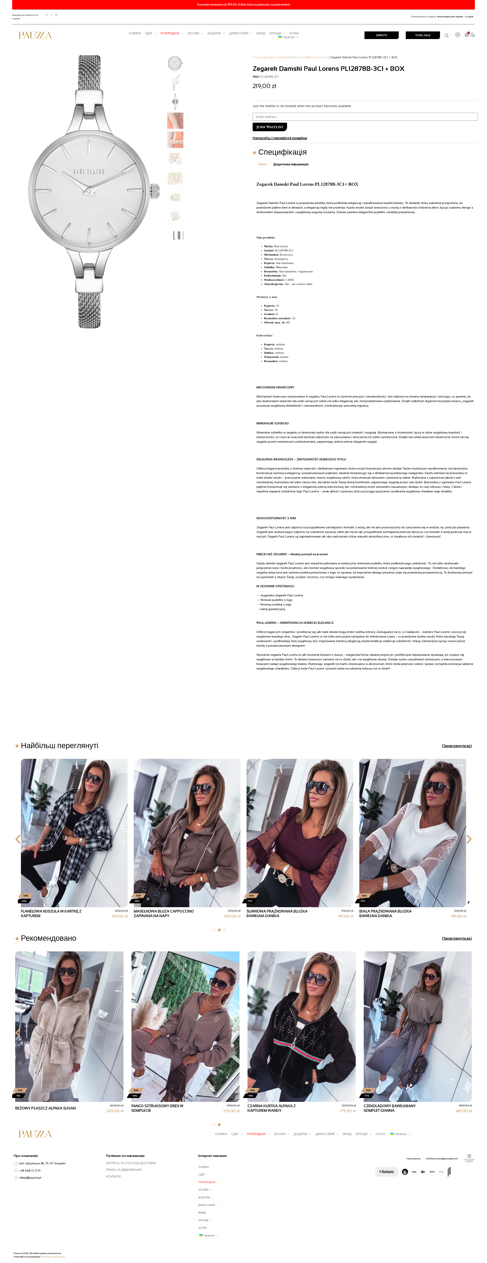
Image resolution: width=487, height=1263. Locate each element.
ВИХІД (260, 33)
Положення (414, 1158)
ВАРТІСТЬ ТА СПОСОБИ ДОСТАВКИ (131, 1163)
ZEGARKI (193, 33)
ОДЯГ (148, 33)
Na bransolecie (318, 57)
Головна (258, 57)
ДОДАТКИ (214, 33)
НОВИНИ (135, 33)
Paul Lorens (298, 57)
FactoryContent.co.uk (53, 1256)
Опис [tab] (263, 164)
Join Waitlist (269, 127)
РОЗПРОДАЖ (170, 33)
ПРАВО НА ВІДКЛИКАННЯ (124, 1169)
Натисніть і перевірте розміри (280, 138)
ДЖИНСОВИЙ (238, 33)
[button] (18, 839)
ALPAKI (294, 33)
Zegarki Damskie (277, 57)
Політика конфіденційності (442, 1158)
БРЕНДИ (275, 33)
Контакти (113, 1176)
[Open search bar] (447, 35)
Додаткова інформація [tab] (290, 164)
